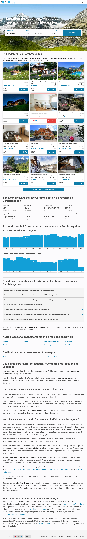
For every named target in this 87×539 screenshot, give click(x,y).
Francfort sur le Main (51, 357)
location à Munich (18, 469)
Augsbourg (6, 341)
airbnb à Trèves (44, 524)
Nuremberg (26, 345)
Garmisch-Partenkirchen (51, 341)
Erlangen (26, 341)
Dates (27, 31)
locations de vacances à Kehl (14, 514)
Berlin (5, 357)
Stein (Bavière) (69, 345)
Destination (9, 31)
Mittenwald (68, 341)
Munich (5, 345)
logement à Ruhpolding (37, 469)
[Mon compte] (84, 2)
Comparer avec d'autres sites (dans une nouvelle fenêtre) (68, 37)
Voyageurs (54, 31)
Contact (82, 536)
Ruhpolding (47, 345)
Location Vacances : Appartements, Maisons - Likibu (8, 2)
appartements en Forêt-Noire (73, 504)
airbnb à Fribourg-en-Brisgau (36, 509)
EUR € (27, 536)
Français (18, 536)
